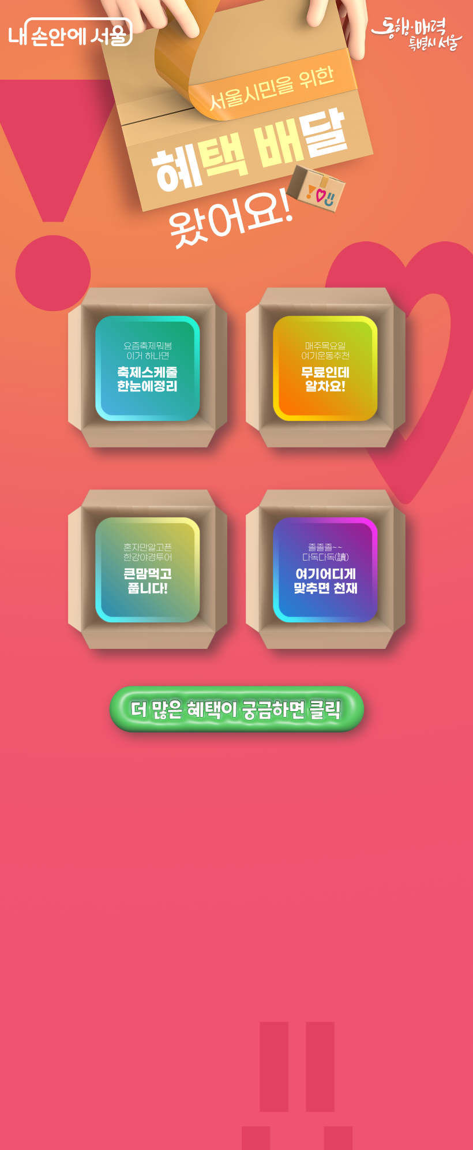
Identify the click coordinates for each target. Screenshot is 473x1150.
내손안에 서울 (71, 31)
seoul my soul (416, 35)
